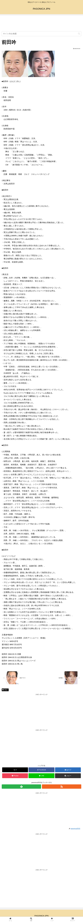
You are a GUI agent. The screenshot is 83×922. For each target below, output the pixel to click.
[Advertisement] (41, 24)
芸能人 (6, 690)
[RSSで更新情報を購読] (61, 786)
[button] (79, 33)
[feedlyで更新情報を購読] (21, 786)
